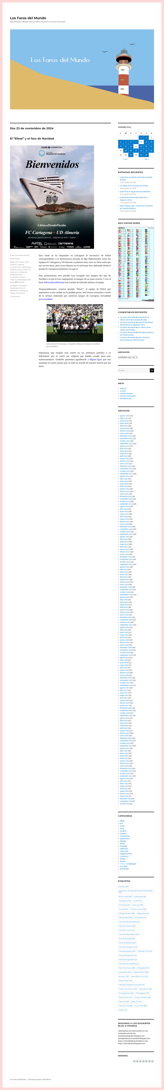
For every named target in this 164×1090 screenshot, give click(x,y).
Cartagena (14, 285)
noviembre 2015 (126, 741)
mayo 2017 (124, 695)
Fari (16, 262)
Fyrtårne (13, 264)
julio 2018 (123, 660)
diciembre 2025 (126, 436)
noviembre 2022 (126, 529)
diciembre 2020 (126, 587)
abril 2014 (123, 789)
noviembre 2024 (126, 469)
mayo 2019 (124, 635)
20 (131, 151)
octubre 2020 (125, 592)
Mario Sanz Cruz (139, 976)
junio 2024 (124, 481)
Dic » (147, 159)
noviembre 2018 (126, 650)
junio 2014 (124, 784)
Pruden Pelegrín (142, 997)
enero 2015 (124, 766)
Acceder (123, 391)
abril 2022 (124, 547)
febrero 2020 (125, 612)
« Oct (125, 159)
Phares (19, 269)
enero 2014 (124, 796)
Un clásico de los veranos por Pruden (134, 186)
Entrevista (140, 917)
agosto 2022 (124, 537)
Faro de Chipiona (127, 926)
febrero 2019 (125, 643)
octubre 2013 (125, 804)
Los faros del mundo (128, 317)
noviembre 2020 (126, 590)
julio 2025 (124, 449)
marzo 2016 (124, 731)
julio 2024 (124, 479)
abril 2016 (124, 728)
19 (126, 151)
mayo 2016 (124, 726)
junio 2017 (124, 693)
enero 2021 (124, 585)
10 (151, 142)
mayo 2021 (124, 574)
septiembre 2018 (126, 655)
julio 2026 (124, 418)
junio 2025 (124, 451)
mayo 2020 (124, 605)
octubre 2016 (125, 713)
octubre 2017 (125, 683)
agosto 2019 (124, 627)
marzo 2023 (124, 519)
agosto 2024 (124, 476)
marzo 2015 (124, 761)
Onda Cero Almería (128, 989)
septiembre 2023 (126, 504)
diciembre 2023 (126, 496)
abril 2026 (124, 426)
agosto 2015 (124, 748)
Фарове (123, 861)
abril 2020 (124, 607)
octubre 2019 (125, 622)
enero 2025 (124, 464)
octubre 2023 (125, 501)
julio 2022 (124, 539)
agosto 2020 (124, 597)
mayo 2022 (124, 544)
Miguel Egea (125, 980)
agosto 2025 (124, 446)
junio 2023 (124, 512)
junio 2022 (124, 542)
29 (141, 155)
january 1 (124, 976)
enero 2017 (124, 705)
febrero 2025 (125, 461)
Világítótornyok (16, 275)
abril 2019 (124, 637)
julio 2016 (123, 721)
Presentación (125, 997)
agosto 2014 (124, 779)
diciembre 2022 (126, 527)
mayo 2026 (124, 423)
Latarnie (20, 264)
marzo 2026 (124, 428)
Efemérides (126, 917)
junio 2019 (124, 632)
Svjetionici (14, 272)
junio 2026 (124, 421)
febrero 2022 (125, 552)
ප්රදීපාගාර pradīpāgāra (18, 280)
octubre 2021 (125, 562)
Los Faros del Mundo (28, 18)
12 (126, 146)
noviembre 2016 (126, 711)
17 (151, 146)
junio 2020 (124, 602)
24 (151, 151)
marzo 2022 (124, 549)
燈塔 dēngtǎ (19, 282)
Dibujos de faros (127, 913)
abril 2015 (123, 758)
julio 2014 (123, 781)
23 (146, 151)
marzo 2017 (124, 700)
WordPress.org (125, 399)
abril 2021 (123, 577)
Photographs (142, 993)
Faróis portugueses (128, 959)
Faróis (21, 262)
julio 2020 (124, 600)
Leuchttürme (15, 267)
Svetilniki (26, 269)
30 (146, 155)
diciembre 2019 (126, 617)
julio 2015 (123, 751)
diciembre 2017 (126, 678)
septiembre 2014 (126, 776)
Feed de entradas (126, 393)
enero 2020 (124, 615)
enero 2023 (124, 524)
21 (136, 151)
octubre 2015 (125, 743)
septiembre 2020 (126, 595)
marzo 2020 (124, 610)
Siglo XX (136, 1001)
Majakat (13, 269)
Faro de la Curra (126, 930)
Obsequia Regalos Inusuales (131, 985)
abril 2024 (124, 486)
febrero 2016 (125, 733)
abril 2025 (124, 456)
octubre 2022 (125, 532)
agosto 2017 (124, 688)
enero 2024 (124, 494)
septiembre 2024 (126, 474)
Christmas (124, 905)
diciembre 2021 (126, 557)
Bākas (12, 262)
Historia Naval (141, 972)
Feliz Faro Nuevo (127, 968)
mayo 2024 (124, 484)
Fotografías (143, 968)
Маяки (22, 277)
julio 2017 (123, 690)
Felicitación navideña (129, 964)
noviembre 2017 (126, 680)
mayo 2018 (124, 665)
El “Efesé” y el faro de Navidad (32, 138)
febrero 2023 (125, 522)
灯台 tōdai (123, 866)
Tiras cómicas (125, 1006)
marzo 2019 (124, 640)
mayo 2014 (124, 786)
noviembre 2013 (126, 801)
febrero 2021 (125, 582)
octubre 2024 (125, 471)
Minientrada (15, 259)
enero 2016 (124, 736)
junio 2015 (124, 753)
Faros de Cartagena (128, 947)
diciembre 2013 (125, 799)
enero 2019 (124, 645)
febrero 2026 (125, 431)
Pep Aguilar (145, 989)
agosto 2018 (124, 658)
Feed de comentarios (128, 396)
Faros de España (127, 951)
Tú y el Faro (141, 1006)
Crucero (123, 909)
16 (146, 146)
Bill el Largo (125, 896)
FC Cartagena (22, 290)
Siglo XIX (124, 1001)
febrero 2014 (125, 794)
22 (141, 151)
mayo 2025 (124, 454)
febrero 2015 (125, 763)
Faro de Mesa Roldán (129, 934)
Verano (123, 1010)
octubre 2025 (125, 441)
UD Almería (20, 293)
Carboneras (140, 896)
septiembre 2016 (126, 716)
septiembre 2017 (126, 685)
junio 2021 (124, 572)
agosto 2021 (124, 567)
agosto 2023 (124, 506)
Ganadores (125, 972)
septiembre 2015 (126, 746)
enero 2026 (124, 433)
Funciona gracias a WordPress (39, 1079)
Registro (123, 388)
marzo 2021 (124, 580)
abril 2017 (123, 698)
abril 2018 (123, 668)
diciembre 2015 (126, 738)
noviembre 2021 (126, 559)
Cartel (137, 901)
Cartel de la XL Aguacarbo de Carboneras (135, 192)
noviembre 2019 (126, 620)
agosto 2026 (124, 416)
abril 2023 (124, 517)
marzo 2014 (124, 791)
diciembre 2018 (126, 648)
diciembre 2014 (126, 768)
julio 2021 (123, 569)
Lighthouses (26, 267)
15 (141, 146)
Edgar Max (142, 913)
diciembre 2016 (126, 708)
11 (120, 146)
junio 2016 (124, 723)
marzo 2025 (124, 459)
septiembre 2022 (126, 534)
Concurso (137, 905)
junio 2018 (124, 663)
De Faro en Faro (138, 909)
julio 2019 (123, 630)
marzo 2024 (124, 489)
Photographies (126, 993)
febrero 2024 (125, 491)
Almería (123, 887)
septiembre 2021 (126, 564)
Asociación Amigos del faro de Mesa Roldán (136, 891)
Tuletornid (23, 272)
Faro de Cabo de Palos (129, 922)
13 (131, 146)
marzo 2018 (124, 670)
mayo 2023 (124, 514)
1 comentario (15, 296)
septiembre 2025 (126, 444)
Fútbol (12, 293)
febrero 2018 (125, 673)
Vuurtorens (14, 277)
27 (131, 155)
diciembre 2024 (126, 466)
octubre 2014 (125, 773)
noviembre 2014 (126, 771)
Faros (27, 262)
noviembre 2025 (126, 438)
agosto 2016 (124, 718)
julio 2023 (123, 509)
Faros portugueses (128, 955)
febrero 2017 (125, 703)
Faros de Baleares (127, 943)
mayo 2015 (124, 756)
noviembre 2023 (126, 499)
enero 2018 (124, 675)
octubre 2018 (125, 653)
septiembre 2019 (126, 625)
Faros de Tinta (145, 951)
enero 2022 (124, 554)
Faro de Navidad (127, 938)
